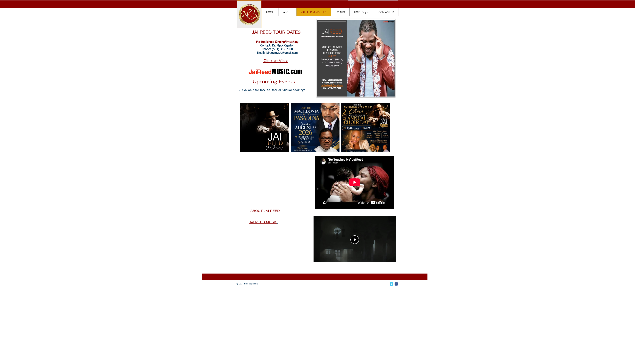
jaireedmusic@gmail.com (282, 52)
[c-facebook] (396, 284)
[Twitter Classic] (391, 284)
